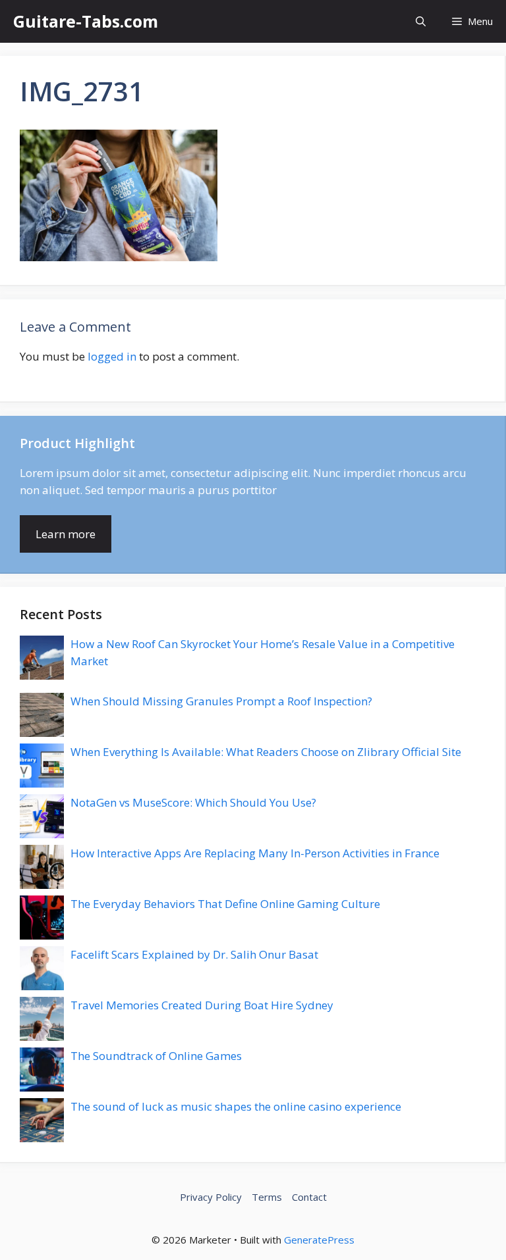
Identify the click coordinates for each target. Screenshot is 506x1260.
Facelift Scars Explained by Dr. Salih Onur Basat (194, 954)
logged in (112, 356)
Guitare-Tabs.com (85, 21)
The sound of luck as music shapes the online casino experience (235, 1106)
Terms (267, 1196)
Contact (309, 1196)
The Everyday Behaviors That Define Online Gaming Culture (225, 903)
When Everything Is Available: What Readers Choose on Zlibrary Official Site (265, 751)
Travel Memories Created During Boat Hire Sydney (201, 1005)
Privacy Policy (211, 1196)
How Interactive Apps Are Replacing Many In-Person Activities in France (254, 853)
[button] (421, 21)
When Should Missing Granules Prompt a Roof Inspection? (221, 701)
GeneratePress (319, 1239)
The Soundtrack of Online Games (156, 1055)
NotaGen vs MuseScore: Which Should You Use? (193, 802)
